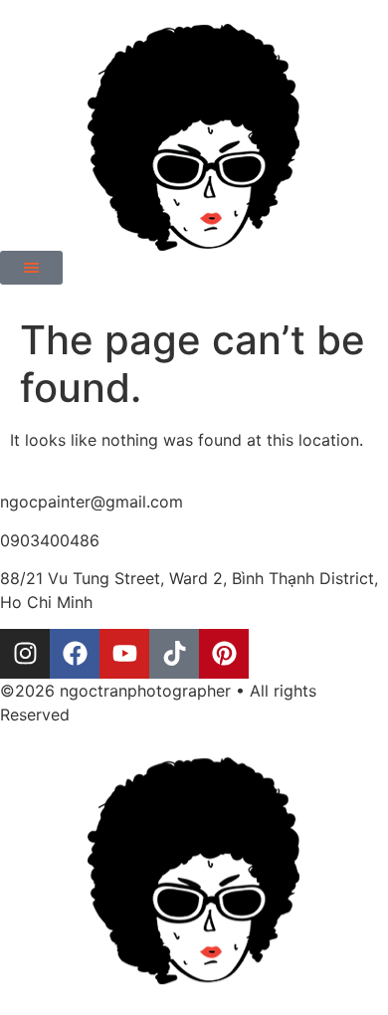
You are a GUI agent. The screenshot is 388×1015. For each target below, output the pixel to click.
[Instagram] (25, 654)
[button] (31, 268)
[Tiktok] (174, 654)
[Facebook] (74, 654)
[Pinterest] (224, 654)
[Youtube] (124, 654)
